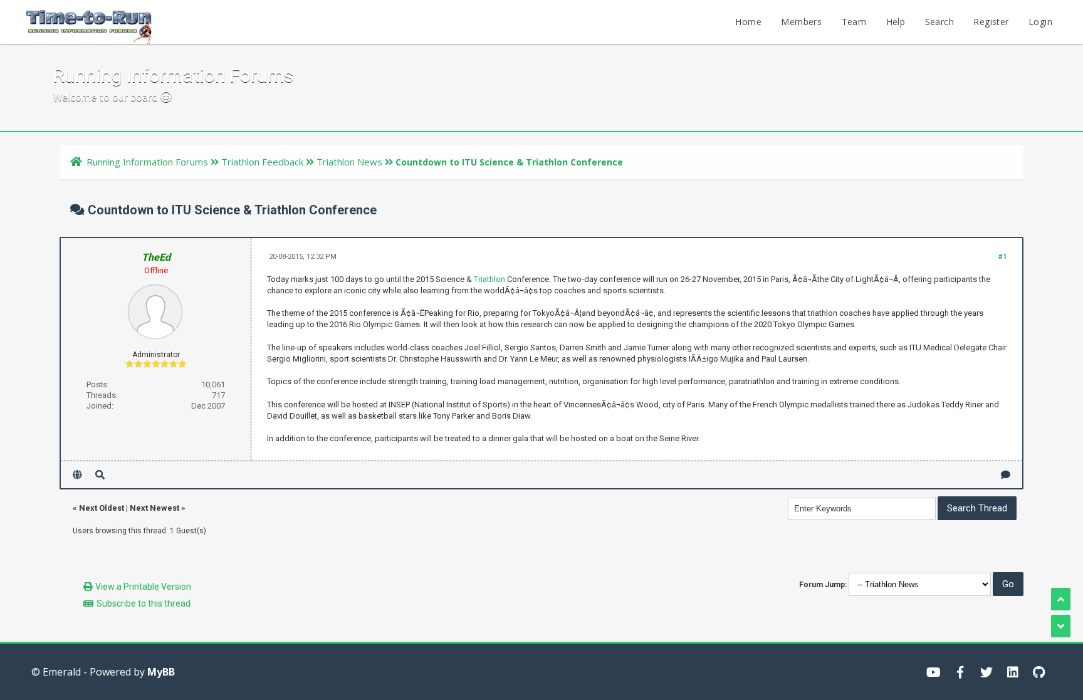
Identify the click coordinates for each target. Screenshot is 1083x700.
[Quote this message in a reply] (1006, 475)
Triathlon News (349, 161)
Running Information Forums (147, 161)
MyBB (161, 672)
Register (990, 22)
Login (1040, 22)
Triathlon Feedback (262, 161)
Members (801, 22)
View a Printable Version (143, 587)
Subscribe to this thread (144, 603)
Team (854, 22)
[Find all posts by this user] (100, 475)
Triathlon (489, 279)
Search (939, 22)
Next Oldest (101, 508)
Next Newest (154, 508)
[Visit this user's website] (77, 475)
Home (748, 22)
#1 (1002, 257)
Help (896, 22)
